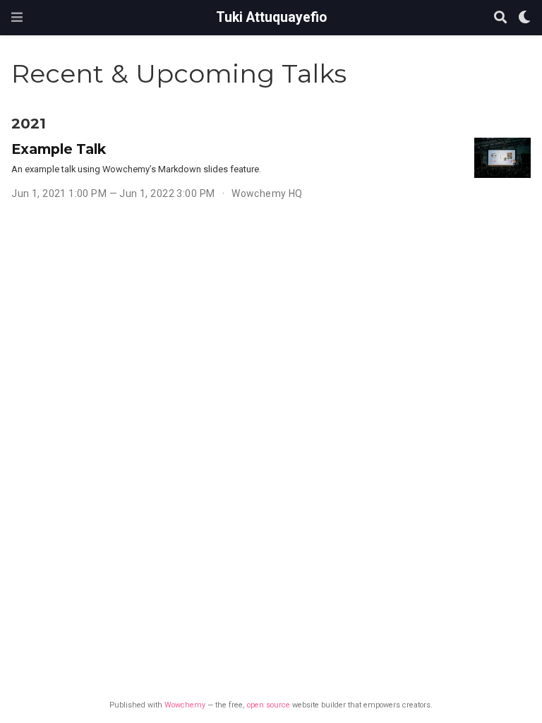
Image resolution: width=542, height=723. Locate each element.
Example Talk (58, 149)
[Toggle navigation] (17, 17)
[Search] (500, 18)
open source (268, 705)
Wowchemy (184, 705)
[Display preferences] (524, 18)
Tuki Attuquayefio (271, 17)
